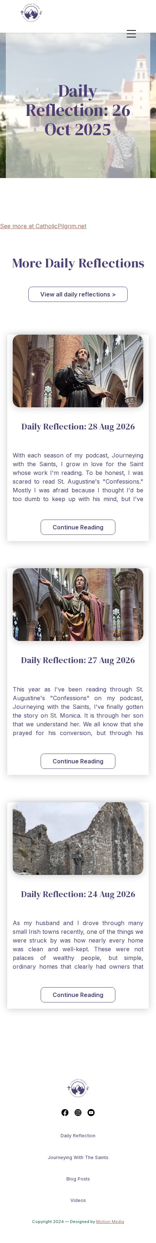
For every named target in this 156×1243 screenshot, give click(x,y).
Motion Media (110, 1221)
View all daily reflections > (78, 294)
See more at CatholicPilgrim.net (43, 226)
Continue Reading (78, 527)
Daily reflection (78, 1135)
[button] (137, 34)
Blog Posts (78, 1179)
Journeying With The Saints (78, 1157)
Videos (78, 1200)
